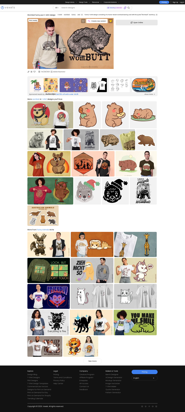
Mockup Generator (113, 380)
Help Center (58, 383)
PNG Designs (32, 380)
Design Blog (32, 374)
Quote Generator (113, 389)
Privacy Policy (59, 380)
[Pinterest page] (149, 406)
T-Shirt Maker (111, 386)
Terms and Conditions (62, 377)
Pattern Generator (113, 392)
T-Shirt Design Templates (37, 383)
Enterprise (83, 380)
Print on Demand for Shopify (39, 395)
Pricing (56, 374)
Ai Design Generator (114, 377)
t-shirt (60, 15)
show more (149, 94)
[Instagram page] (142, 406)
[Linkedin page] (156, 406)
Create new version (98, 21)
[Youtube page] (152, 406)
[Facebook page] (145, 406)
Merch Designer (112, 374)
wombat (67, 15)
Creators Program (86, 374)
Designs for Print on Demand (39, 389)
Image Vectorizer (113, 383)
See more (92, 361)
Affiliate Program (86, 377)
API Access (83, 383)
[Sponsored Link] (43, 85)
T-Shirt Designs (33, 377)
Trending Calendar (35, 398)
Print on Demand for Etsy (37, 392)
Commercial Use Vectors (37, 386)
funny (73, 15)
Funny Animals (43, 229)
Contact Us (84, 386)
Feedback (83, 389)
